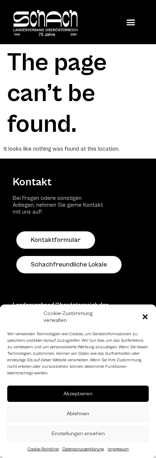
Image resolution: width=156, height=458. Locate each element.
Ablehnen (78, 414)
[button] (145, 316)
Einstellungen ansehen (78, 433)
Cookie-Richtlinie (43, 449)
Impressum (118, 449)
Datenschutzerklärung (83, 449)
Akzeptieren (78, 394)
